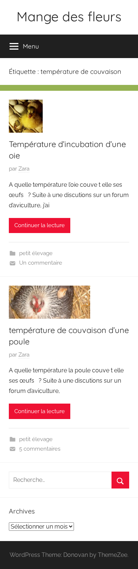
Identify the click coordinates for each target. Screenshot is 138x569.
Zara (23, 168)
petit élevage (36, 253)
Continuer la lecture (39, 225)
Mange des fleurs (69, 16)
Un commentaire (40, 263)
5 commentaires (39, 448)
